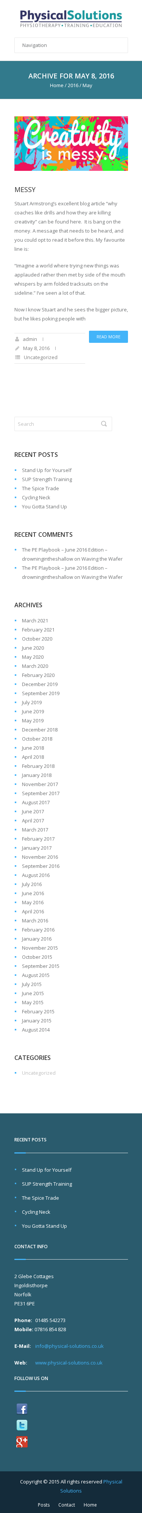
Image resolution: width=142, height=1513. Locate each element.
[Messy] (71, 143)
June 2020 (33, 647)
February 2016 (38, 929)
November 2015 (40, 947)
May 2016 (33, 902)
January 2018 (36, 775)
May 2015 (33, 1002)
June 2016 (33, 893)
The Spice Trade (40, 488)
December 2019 (40, 684)
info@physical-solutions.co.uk (69, 1346)
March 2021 (35, 620)
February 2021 (38, 629)
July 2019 (32, 702)
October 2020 (37, 638)
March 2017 (35, 829)
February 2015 (38, 1011)
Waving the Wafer (102, 558)
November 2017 (40, 784)
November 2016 (40, 856)
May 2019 (33, 720)
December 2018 (40, 729)
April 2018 (33, 756)
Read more (108, 336)
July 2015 (32, 984)
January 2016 (36, 938)
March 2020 (35, 666)
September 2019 (40, 693)
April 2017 (33, 820)
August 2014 (36, 1029)
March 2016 (35, 920)
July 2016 (32, 884)
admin (30, 339)
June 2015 (33, 993)
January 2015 (36, 1020)
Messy (25, 189)
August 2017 (36, 802)
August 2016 (36, 875)
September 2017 (40, 793)
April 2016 (33, 911)
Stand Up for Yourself (47, 470)
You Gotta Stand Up (44, 506)
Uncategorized (41, 357)
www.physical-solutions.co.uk (69, 1362)
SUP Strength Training (47, 479)
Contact (66, 1505)
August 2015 (36, 975)
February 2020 (38, 675)
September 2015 (40, 966)
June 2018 (33, 747)
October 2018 (37, 738)
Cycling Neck (36, 497)
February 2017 (38, 838)
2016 (73, 85)
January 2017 (36, 847)
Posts (44, 1505)
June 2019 (33, 711)
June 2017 (33, 811)
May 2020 (33, 656)
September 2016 (40, 866)
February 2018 (38, 766)
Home (57, 85)
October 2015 (37, 956)
